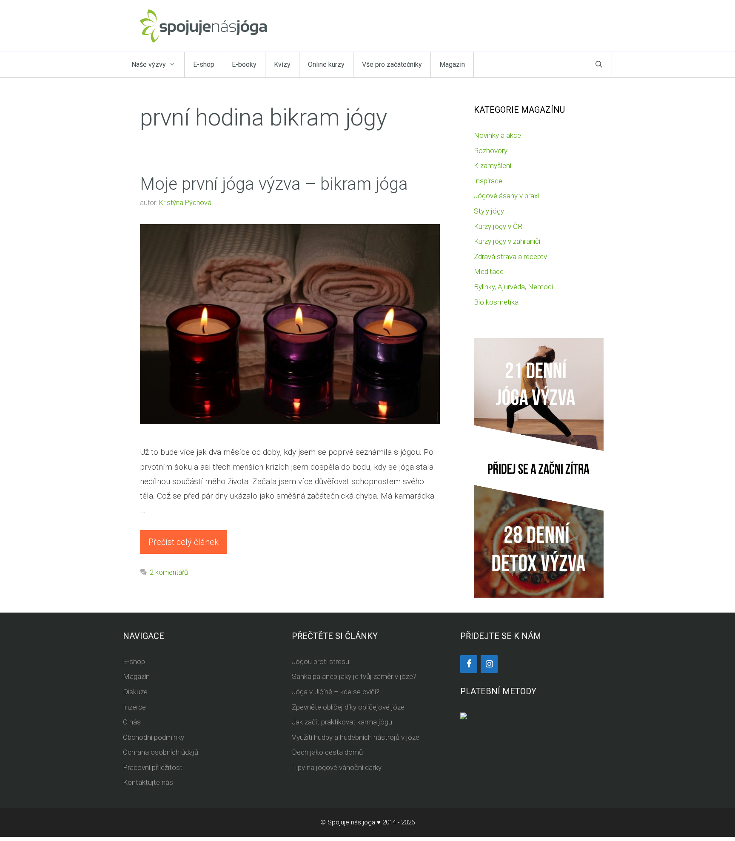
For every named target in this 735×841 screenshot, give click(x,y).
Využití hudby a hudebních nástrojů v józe (355, 737)
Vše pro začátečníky (392, 64)
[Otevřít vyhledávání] (599, 64)
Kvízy (282, 64)
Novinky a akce (497, 135)
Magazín (452, 64)
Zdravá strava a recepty (510, 256)
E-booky (244, 64)
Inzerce (134, 707)
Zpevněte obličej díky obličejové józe (348, 707)
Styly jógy (489, 211)
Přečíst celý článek (183, 542)
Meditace (489, 271)
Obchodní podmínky (153, 737)
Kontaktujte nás (148, 782)
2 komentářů (169, 572)
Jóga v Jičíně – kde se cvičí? (335, 691)
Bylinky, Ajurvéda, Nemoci (513, 286)
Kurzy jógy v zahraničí (507, 241)
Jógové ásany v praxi (506, 195)
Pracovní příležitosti (153, 767)
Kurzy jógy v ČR (498, 226)
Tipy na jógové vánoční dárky (337, 767)
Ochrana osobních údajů (160, 752)
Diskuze (135, 691)
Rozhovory (490, 150)
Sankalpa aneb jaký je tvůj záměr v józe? (354, 676)
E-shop (203, 64)
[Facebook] (468, 664)
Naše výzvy (148, 64)
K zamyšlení (492, 165)
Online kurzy (326, 64)
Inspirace (488, 181)
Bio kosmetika (496, 302)
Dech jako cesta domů (327, 752)
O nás (132, 722)
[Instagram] (489, 664)
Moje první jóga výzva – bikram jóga (274, 184)
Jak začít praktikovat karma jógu (342, 722)
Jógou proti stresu (320, 661)
